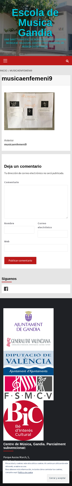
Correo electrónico (45, 225)
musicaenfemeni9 (15, 142)
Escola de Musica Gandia (35, 22)
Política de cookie (25, 472)
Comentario (11, 182)
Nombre (9, 223)
